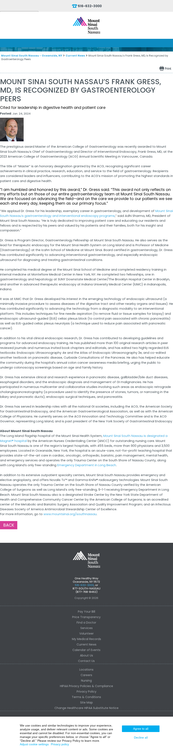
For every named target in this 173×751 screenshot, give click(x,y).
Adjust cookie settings (34, 744)
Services (86, 628)
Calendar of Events (86, 650)
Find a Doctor (86, 622)
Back (8, 525)
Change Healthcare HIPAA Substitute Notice (86, 708)
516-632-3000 (90, 6)
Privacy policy (60, 744)
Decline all (141, 737)
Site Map (86, 702)
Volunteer (86, 633)
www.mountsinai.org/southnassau (70, 514)
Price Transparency (86, 617)
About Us (86, 655)
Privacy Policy (86, 691)
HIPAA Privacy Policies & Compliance (86, 686)
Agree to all (140, 728)
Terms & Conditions (86, 697)
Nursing (86, 680)
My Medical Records (86, 639)
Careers (86, 675)
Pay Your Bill (86, 611)
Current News (75, 55)
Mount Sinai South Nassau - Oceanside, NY (31, 55)
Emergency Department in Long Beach (86, 465)
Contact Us (86, 661)
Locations (86, 669)
